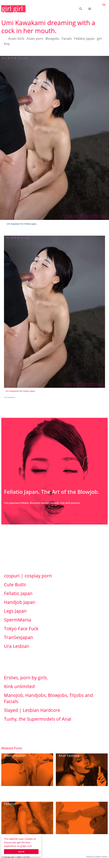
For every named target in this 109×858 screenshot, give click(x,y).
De (103, 4)
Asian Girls (16, 38)
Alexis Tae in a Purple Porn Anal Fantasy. (79, 753)
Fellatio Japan (84, 38)
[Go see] (27, 769)
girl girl (12, 8)
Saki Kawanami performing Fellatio (26, 801)
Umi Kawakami (12, 391)
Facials (67, 38)
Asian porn (35, 38)
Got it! (21, 851)
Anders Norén (101, 856)
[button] (80, 9)
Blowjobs (52, 38)
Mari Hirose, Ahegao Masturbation (20, 753)
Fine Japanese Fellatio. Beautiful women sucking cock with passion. (42, 502)
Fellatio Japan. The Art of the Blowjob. (51, 491)
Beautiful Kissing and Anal (79, 799)
